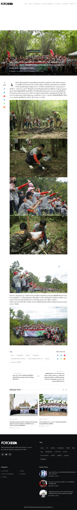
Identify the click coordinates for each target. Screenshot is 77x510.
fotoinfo (13, 71)
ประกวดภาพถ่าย (44, 455)
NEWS (30, 4)
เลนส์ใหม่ (59, 455)
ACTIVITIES (65, 4)
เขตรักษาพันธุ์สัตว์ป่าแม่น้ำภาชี (35, 358)
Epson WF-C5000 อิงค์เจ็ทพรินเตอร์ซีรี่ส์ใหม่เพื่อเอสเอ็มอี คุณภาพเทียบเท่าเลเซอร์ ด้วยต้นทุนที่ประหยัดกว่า (23, 377)
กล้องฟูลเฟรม (48, 451)
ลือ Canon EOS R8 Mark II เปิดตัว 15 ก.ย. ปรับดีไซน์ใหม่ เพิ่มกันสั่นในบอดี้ (61, 483)
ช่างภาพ (65, 451)
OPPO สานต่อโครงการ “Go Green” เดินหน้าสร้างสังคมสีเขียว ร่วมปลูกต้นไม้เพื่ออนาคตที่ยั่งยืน (52, 423)
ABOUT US (73, 4)
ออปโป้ (53, 455)
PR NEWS (15, 419)
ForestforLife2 (20, 355)
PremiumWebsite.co (47, 507)
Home (25, 4)
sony (41, 451)
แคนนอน (47, 358)
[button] (63, 389)
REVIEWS (36, 4)
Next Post (60, 371)
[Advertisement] (38, 19)
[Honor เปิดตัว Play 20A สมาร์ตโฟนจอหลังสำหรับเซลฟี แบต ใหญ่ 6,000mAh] (43, 474)
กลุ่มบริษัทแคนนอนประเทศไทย (18, 358)
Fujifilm (68, 448)
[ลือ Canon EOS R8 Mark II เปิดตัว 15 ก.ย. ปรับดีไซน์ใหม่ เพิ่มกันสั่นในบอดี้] (43, 484)
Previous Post (18, 373)
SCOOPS (57, 4)
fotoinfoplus (36, 355)
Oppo (73, 448)
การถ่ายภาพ (58, 451)
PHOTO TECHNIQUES (47, 4)
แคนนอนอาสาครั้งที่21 (16, 362)
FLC (47, 448)
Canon (12, 355)
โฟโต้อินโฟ (43, 459)
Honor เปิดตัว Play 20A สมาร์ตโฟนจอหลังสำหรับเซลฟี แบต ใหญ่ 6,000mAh (62, 473)
